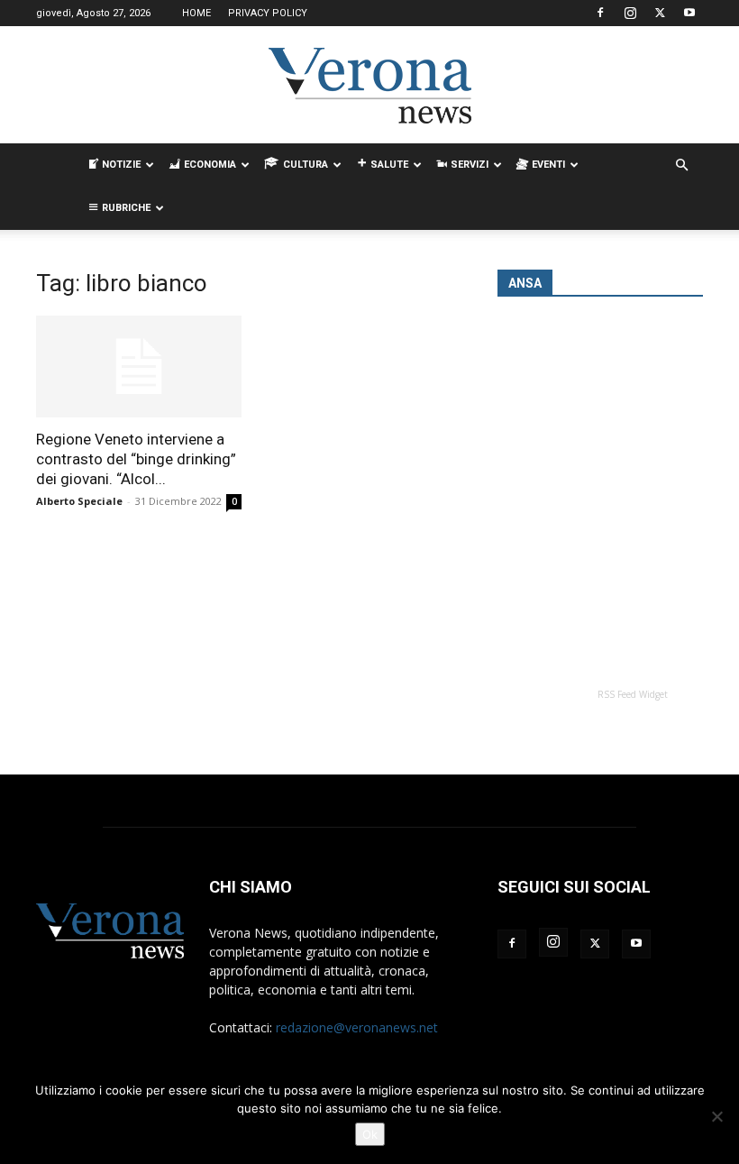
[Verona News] (369, 86)
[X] (659, 12)
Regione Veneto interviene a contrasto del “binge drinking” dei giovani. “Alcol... (136, 459)
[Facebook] (600, 12)
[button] (681, 165)
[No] (716, 1116)
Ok (370, 1134)
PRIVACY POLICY (267, 13)
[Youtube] (689, 12)
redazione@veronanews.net (357, 1027)
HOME (196, 13)
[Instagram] (629, 12)
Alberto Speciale (79, 501)
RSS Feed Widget (633, 694)
